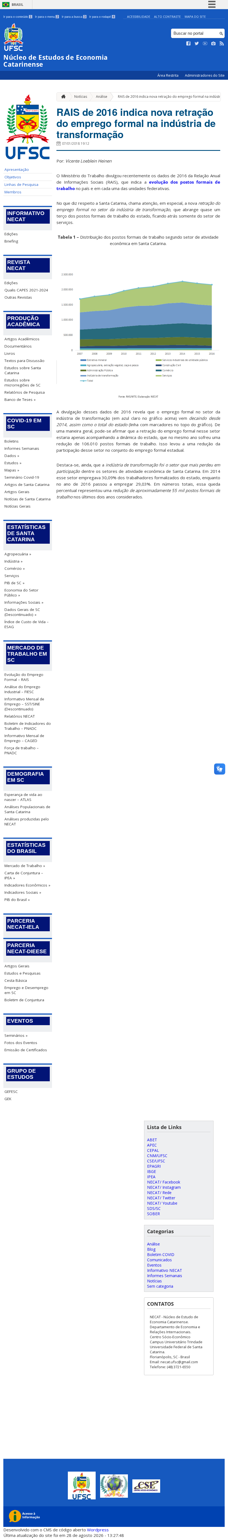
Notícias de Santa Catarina (27, 498)
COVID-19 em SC (24, 424)
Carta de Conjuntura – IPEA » (23, 875)
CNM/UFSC (157, 1155)
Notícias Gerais (17, 506)
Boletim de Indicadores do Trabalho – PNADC (27, 726)
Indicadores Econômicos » (27, 885)
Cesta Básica (15, 980)
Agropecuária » (17, 553)
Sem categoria (160, 1286)
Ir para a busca (74, 16)
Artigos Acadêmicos (21, 338)
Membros (12, 191)
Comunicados (159, 1259)
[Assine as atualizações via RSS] (222, 43)
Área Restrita (168, 75)
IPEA (151, 1176)
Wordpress (98, 1529)
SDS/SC (154, 1208)
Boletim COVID (160, 1254)
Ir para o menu (46, 16)
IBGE (151, 1171)
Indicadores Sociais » (22, 892)
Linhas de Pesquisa (21, 184)
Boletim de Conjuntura (24, 999)
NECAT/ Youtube (162, 1203)
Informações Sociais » (23, 602)
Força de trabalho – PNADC (21, 750)
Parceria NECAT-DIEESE (27, 948)
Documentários (18, 346)
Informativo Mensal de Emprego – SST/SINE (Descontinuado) (24, 703)
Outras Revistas (18, 297)
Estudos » (12, 462)
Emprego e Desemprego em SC (26, 990)
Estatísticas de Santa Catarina (26, 533)
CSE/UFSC (156, 1161)
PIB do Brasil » (17, 899)
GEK (7, 1098)
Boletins (11, 441)
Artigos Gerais (16, 491)
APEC (152, 1145)
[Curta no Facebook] (188, 43)
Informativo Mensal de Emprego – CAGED (24, 738)
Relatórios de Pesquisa (24, 392)
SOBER (153, 1213)
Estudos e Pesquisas (22, 973)
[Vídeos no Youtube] (205, 43)
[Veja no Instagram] (213, 43)
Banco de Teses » (20, 399)
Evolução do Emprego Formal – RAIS (23, 677)
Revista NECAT (18, 265)
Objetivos (12, 176)
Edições (11, 233)
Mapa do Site (195, 16)
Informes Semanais (21, 448)
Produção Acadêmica (23, 321)
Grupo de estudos (21, 1074)
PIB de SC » (14, 582)
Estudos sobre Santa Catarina (22, 370)
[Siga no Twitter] (197, 43)
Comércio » (14, 568)
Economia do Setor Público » (21, 593)
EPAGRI (154, 1166)
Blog (151, 1249)
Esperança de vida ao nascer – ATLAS (23, 797)
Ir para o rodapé (101, 16)
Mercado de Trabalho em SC (27, 654)
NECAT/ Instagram (164, 1187)
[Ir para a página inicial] (62, 97)
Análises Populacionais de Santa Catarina (27, 809)
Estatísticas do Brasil (26, 848)
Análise (101, 96)
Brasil (17, 4)
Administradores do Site (205, 75)
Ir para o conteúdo (17, 16)
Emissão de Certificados (25, 1049)
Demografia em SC (25, 777)
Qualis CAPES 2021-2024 (26, 290)
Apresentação (16, 169)
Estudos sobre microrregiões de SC (22, 383)
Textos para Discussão (24, 360)
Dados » (11, 455)
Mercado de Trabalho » (24, 865)
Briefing (11, 241)
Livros (9, 353)
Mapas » (11, 470)
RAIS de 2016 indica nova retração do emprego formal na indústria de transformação (135, 123)
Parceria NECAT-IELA (23, 924)
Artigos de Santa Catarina (26, 484)
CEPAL (153, 1150)
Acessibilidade (138, 16)
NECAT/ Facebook (163, 1182)
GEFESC (11, 1091)
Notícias (80, 96)
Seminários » (16, 1035)
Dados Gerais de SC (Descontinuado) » (22, 612)
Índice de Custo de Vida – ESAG (26, 624)
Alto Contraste (167, 16)
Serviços (11, 575)
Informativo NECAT (25, 216)
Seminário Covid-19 (21, 477)
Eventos (20, 1021)
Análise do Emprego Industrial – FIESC (22, 689)
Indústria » (13, 561)
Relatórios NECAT (19, 716)
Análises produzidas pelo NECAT (26, 822)
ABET (152, 1139)
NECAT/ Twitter (161, 1197)
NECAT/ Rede (159, 1192)
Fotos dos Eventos (20, 1042)
